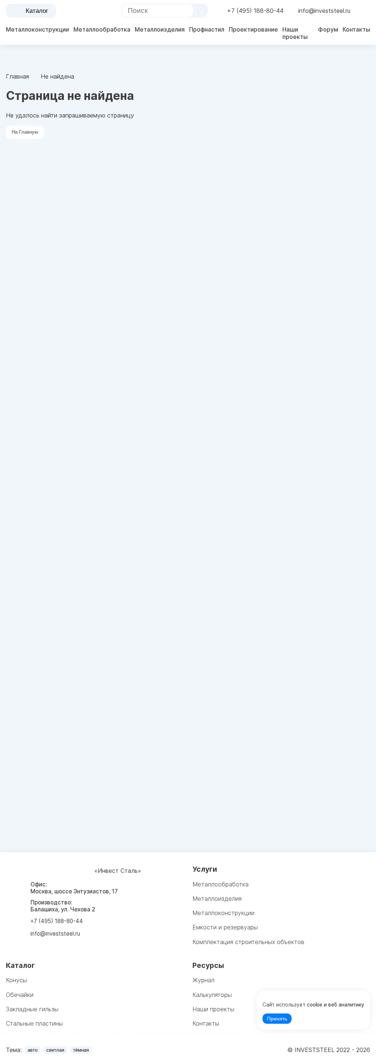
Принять (277, 1019)
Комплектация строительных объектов (248, 942)
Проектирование (253, 29)
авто (32, 1050)
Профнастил (206, 29)
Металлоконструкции (37, 29)
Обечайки (19, 994)
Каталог (37, 10)
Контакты (356, 29)
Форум (328, 29)
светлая (55, 1050)
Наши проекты (295, 33)
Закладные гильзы (32, 1009)
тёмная (81, 1050)
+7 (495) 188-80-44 (255, 10)
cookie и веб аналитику (335, 1005)
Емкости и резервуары (225, 927)
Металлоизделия (160, 29)
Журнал (203, 980)
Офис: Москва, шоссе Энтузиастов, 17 (74, 888)
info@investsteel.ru (324, 10)
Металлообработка (101, 29)
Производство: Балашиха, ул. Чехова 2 (62, 906)
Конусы (16, 980)
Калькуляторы (212, 994)
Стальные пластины (34, 1023)
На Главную (25, 132)
